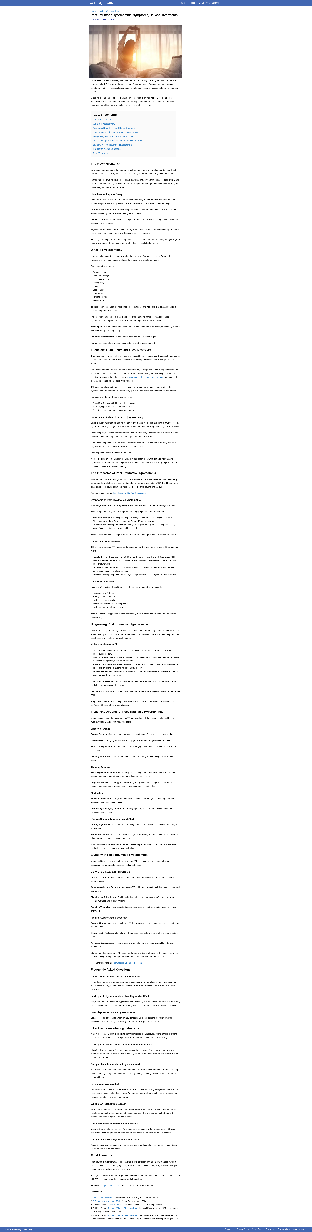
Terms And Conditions (287, 1229)
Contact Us (214, 3)
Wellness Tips (112, 11)
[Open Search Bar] (221, 3)
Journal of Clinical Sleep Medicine (122, 1208)
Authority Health (101, 3)
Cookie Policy (257, 1229)
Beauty (202, 3)
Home (93, 11)
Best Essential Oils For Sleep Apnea (129, 493)
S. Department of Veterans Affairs (107, 1201)
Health (182, 3)
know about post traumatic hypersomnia (145, 377)
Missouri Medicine (116, 1205)
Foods (192, 3)
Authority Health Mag (22, 1229)
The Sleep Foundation (102, 1198)
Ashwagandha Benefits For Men (127, 963)
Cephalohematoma (110, 1185)
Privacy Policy (243, 1229)
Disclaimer (270, 1229)
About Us (303, 1229)
